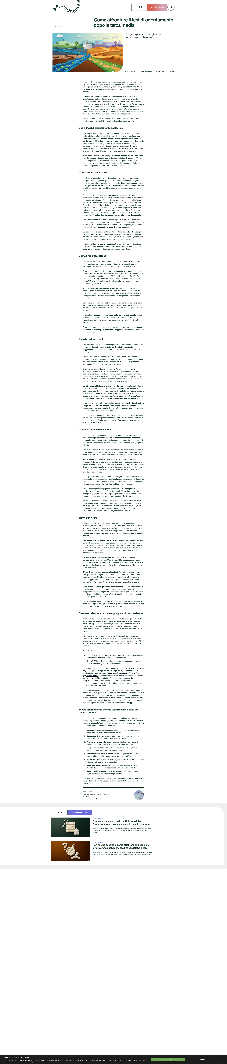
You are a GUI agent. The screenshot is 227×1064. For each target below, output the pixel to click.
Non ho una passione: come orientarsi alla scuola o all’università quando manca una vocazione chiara (120, 846)
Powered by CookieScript (219, 1063)
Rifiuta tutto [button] (204, 1059)
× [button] (225, 1056)
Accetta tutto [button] (168, 1059)
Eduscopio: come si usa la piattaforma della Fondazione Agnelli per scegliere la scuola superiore (121, 823)
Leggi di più (34, 1062)
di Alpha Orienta (131, 71)
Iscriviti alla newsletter (157, 7)
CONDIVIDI (171, 71)
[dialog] (113, 1059)
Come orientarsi (58, 26)
